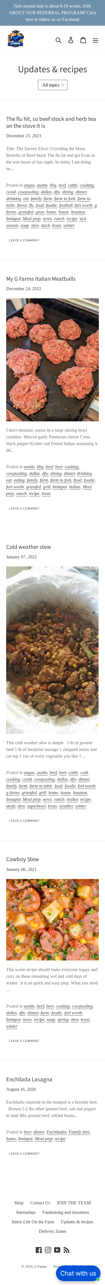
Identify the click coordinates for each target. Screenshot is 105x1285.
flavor (22, 205)
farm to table (41, 786)
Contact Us (40, 1202)
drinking (13, 198)
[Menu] (95, 39)
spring (63, 1019)
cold (84, 772)
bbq (53, 185)
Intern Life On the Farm (33, 1221)
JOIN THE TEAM (74, 1202)
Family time (79, 1132)
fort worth (83, 205)
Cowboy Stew (22, 859)
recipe (72, 218)
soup (24, 225)
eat (26, 198)
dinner (81, 191)
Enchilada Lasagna (29, 1079)
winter (68, 225)
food (40, 205)
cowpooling (28, 191)
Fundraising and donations (65, 1212)
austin (42, 185)
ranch (59, 218)
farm (48, 198)
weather (66, 806)
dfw (57, 191)
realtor (72, 799)
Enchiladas (56, 1132)
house (64, 212)
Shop (19, 1202)
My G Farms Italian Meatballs (41, 279)
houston (78, 212)
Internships (26, 1212)
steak (10, 806)
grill (46, 486)
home (51, 212)
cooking (87, 185)
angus (29, 185)
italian (74, 486)
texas (56, 225)
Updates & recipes (77, 1221)
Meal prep (32, 218)
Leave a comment (24, 240)
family (36, 198)
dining (67, 191)
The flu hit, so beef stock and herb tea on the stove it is (51, 122)
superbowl (36, 806)
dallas (46, 191)
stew (35, 225)
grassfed (25, 212)
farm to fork (64, 198)
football (66, 205)
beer (58, 466)
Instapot (13, 218)
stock (45, 225)
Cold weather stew (28, 547)
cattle (73, 185)
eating (19, 480)
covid (11, 191)
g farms (13, 792)
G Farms (40, 1266)
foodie (51, 205)
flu (31, 205)
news (47, 218)
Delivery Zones (52, 1231)
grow (40, 212)
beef (62, 185)
